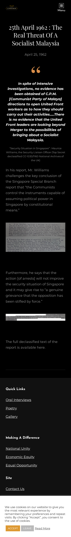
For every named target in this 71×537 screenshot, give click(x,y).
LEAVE (27, 528)
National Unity (18, 449)
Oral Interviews (18, 400)
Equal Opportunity (21, 465)
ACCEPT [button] (13, 528)
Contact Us (15, 489)
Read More (42, 528)
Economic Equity (20, 457)
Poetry (11, 408)
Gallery (12, 417)
